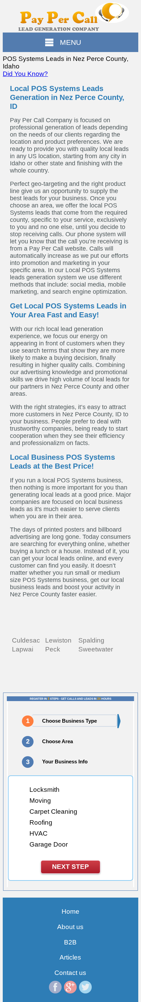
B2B (70, 942)
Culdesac (26, 640)
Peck (52, 649)
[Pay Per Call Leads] (70, 16)
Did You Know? (25, 73)
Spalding (91, 640)
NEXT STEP (70, 866)
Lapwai (22, 649)
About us (70, 926)
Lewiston (58, 640)
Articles (70, 957)
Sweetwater (95, 649)
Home (70, 911)
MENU (70, 42)
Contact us (70, 972)
